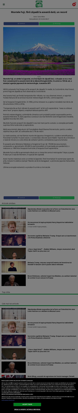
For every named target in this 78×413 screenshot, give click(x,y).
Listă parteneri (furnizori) (8, 400)
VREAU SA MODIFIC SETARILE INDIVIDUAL (27, 409)
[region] (39, 395)
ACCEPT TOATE (27, 404)
